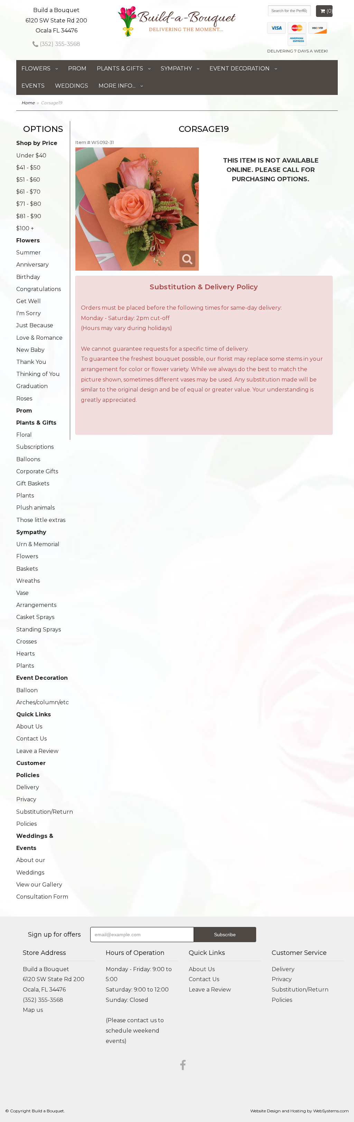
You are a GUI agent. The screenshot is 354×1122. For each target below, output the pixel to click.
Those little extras (40, 520)
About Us (29, 726)
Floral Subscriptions (35, 441)
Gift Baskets (32, 483)
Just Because (34, 325)
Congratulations (38, 289)
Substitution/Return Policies (43, 818)
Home (28, 102)
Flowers (35, 68)
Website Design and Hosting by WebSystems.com (299, 1110)
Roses (24, 398)
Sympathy (176, 68)
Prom (77, 68)
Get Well (28, 301)
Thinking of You (38, 374)
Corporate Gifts (37, 471)
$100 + (25, 228)
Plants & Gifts (120, 68)
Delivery (27, 787)
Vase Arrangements (36, 599)
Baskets (27, 568)
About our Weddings (30, 866)
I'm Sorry (28, 313)
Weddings (71, 86)
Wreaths (28, 581)
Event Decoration (239, 68)
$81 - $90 (28, 216)
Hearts (25, 653)
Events (33, 86)
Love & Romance (39, 338)
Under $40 (31, 155)
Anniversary (32, 264)
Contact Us (31, 738)
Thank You (31, 362)
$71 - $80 (28, 204)
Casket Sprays (35, 617)
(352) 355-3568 (59, 44)
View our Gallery (39, 884)
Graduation (32, 386)
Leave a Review (37, 751)
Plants (25, 495)
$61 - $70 (28, 191)
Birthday (28, 277)
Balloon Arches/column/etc (42, 696)
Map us (33, 1010)
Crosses (26, 641)
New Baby (30, 350)
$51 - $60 (28, 179)
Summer (28, 252)
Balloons (28, 459)
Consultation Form (42, 896)
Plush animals (35, 507)
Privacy (26, 799)
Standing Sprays (38, 629)
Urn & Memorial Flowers (37, 550)
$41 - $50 (28, 167)
